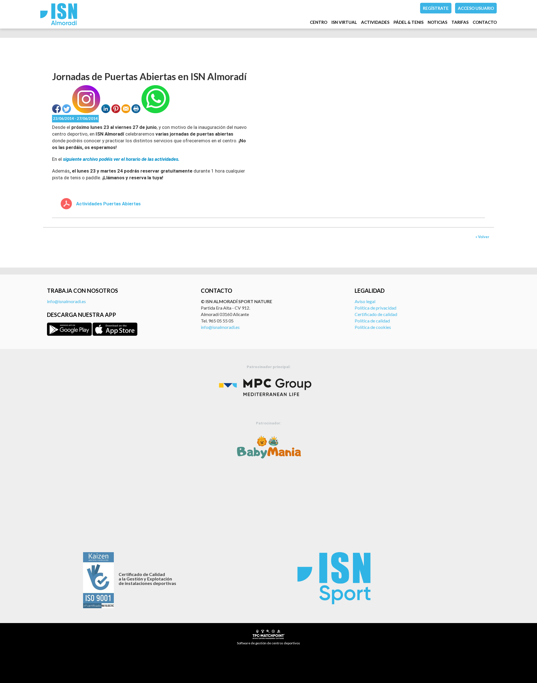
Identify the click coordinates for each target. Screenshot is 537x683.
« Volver (482, 236)
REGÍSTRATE (436, 8)
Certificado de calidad (376, 314)
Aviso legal (365, 301)
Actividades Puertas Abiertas (108, 203)
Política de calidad (372, 320)
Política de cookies (373, 327)
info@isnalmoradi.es (66, 301)
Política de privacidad (375, 307)
